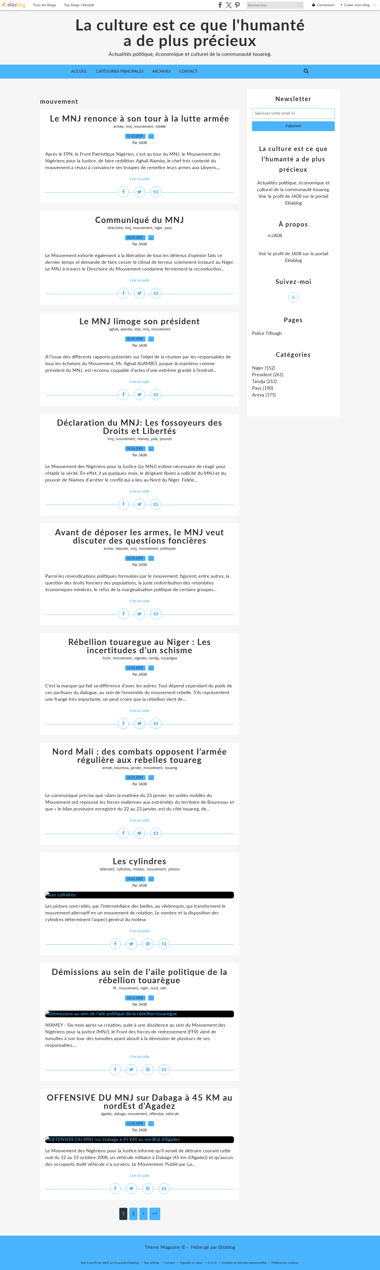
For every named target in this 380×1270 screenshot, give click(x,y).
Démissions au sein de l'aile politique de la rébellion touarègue (139, 976)
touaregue (169, 658)
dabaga (119, 1114)
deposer (122, 549)
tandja (154, 658)
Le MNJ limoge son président (139, 322)
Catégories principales (119, 71)
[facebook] (220, 5)
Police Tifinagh (267, 333)
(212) (264, 381)
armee (118, 127)
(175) (264, 395)
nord (154, 988)
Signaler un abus (191, 1262)
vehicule (172, 1114)
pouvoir (166, 439)
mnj (129, 127)
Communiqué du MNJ (139, 220)
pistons (174, 869)
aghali (113, 329)
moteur (139, 869)
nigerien (140, 658)
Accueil (79, 71)
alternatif (107, 869)
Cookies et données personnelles (244, 1262)
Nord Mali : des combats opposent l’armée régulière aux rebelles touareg (139, 756)
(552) (263, 368)
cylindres (124, 869)
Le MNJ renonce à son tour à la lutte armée (139, 119)
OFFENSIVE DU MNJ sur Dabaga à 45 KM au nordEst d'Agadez (140, 1102)
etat (137, 329)
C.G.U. (212, 1262)
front (106, 658)
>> (154, 1214)
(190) (262, 388)
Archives (161, 71)
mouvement (143, 127)
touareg (171, 768)
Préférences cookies (284, 1262)
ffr (115, 988)
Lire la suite (139, 179)
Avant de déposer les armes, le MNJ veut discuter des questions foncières (139, 537)
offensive (156, 1114)
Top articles (151, 1262)
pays (168, 228)
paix (154, 439)
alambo (126, 329)
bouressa (121, 768)
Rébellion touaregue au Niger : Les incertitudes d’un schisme (139, 646)
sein (163, 988)
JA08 (296, 196)
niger (158, 228)
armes (108, 549)
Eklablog (226, 1247)
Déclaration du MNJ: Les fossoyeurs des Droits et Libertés (139, 427)
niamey (143, 439)
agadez (106, 1114)
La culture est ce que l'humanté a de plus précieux (190, 33)
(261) (267, 375)
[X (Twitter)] (228, 5)
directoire (115, 228)
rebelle (160, 127)
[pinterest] (237, 5)
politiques (168, 549)
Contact (188, 71)
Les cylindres (139, 862)
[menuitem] (79, 72)
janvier (136, 768)
